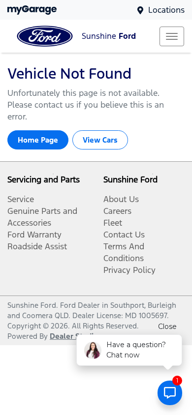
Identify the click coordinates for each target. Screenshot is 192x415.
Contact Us (124, 234)
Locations (166, 9)
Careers (117, 211)
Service (20, 199)
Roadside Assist (37, 246)
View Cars (100, 140)
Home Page (38, 140)
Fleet (112, 222)
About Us (121, 199)
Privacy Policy (129, 270)
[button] (172, 36)
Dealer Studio (74, 336)
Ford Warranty (34, 234)
